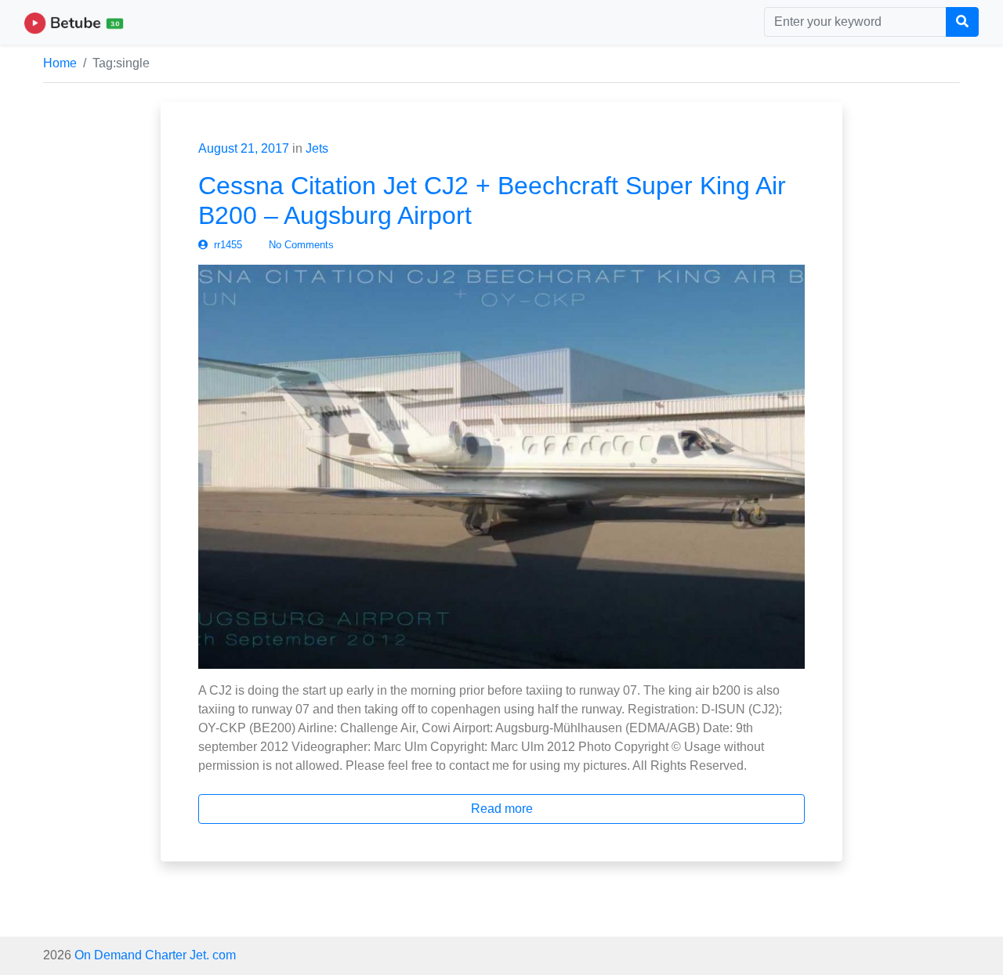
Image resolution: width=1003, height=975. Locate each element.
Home (60, 63)
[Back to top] (44, 882)
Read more (502, 808)
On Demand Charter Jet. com (155, 955)
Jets (317, 148)
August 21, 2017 (243, 148)
